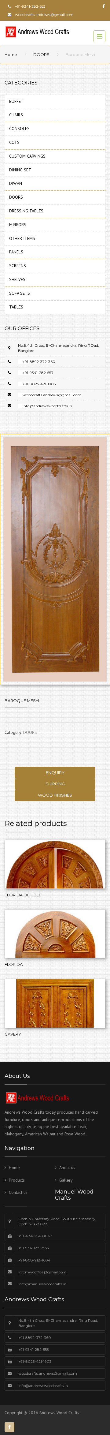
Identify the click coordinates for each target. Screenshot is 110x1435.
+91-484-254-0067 (35, 1236)
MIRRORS (17, 224)
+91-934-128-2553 (33, 1248)
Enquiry (55, 772)
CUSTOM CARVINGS (27, 156)
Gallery (66, 1180)
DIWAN (15, 183)
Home (11, 54)
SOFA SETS (19, 293)
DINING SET (20, 170)
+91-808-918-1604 (34, 1260)
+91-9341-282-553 (38, 372)
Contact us (18, 1192)
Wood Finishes (55, 795)
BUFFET (16, 101)
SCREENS (17, 265)
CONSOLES (19, 128)
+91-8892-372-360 (39, 361)
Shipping (55, 783)
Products (17, 1180)
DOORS (41, 54)
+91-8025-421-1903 (39, 384)
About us (67, 1167)
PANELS (16, 252)
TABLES (16, 307)
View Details (55, 870)
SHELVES (17, 279)
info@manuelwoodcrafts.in (42, 1284)
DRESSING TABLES (26, 211)
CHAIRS (16, 115)
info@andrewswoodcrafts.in (47, 406)
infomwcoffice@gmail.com (42, 1272)
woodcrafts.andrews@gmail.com (44, 14)
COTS (14, 142)
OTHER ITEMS (22, 238)
